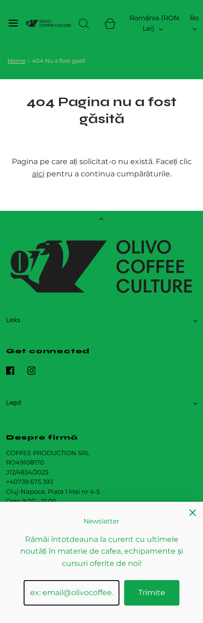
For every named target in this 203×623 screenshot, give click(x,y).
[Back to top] (101, 220)
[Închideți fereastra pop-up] (192, 512)
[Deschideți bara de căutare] (84, 23)
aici (38, 173)
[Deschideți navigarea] (13, 23)
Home (16, 60)
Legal (13, 403)
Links (13, 320)
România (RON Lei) (154, 23)
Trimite (151, 592)
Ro (194, 18)
